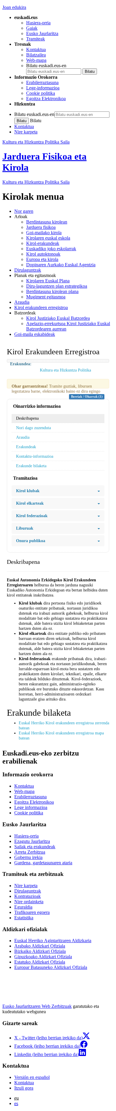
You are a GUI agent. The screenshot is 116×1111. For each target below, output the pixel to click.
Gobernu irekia (28, 857)
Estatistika (23, 917)
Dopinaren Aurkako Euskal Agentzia (60, 264)
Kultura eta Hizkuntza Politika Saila (36, 141)
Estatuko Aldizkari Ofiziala (39, 961)
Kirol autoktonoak (43, 253)
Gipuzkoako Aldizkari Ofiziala (43, 956)
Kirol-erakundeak (42, 243)
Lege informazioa (30, 807)
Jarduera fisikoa (41, 227)
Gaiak (31, 28)
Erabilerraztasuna (42, 82)
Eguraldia (23, 906)
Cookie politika (40, 93)
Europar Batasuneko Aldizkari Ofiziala (50, 967)
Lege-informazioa (42, 87)
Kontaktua (36, 49)
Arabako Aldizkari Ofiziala (39, 945)
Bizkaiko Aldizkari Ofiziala (40, 951)
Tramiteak (35, 38)
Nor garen (23, 211)
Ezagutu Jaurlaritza (32, 841)
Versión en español (32, 1077)
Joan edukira (14, 7)
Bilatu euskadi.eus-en (46, 65)
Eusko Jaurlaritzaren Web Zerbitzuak (37, 1006)
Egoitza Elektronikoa (46, 98)
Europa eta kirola (42, 259)
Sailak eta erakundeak (34, 846)
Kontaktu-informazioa (34, 456)
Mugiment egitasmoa (45, 296)
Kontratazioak (27, 896)
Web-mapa (36, 60)
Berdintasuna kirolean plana (52, 291)
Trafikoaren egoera (32, 912)
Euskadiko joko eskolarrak (51, 248)
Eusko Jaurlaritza (42, 33)
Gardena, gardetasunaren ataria (43, 862)
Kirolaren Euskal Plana (48, 280)
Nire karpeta (25, 131)
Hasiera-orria (38, 22)
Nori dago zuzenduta (33, 427)
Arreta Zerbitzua (29, 852)
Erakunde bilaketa (31, 465)
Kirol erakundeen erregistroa (41, 307)
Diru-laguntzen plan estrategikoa (56, 286)
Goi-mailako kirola (44, 232)
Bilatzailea (36, 54)
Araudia (21, 302)
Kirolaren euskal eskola (48, 237)
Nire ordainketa (28, 901)
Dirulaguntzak (27, 270)
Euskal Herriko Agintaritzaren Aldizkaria (52, 940)
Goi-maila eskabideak (34, 334)
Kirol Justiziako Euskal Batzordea (58, 318)
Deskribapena (27, 418)
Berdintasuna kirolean (46, 221)
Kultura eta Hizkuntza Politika (36, 182)
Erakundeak (26, 446)
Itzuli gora (23, 1087)
